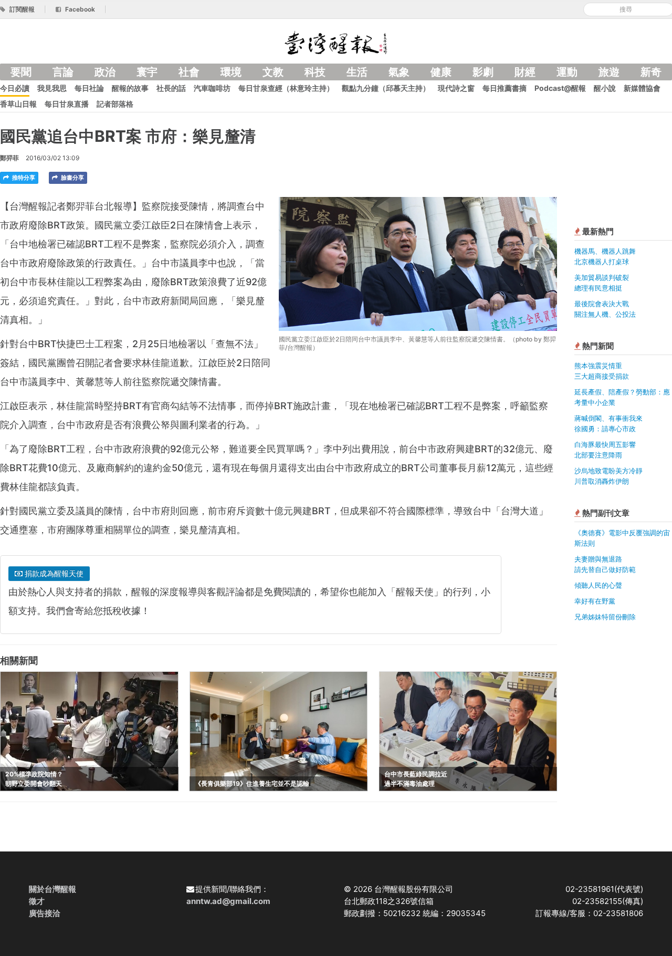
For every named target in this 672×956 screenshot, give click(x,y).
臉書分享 (71, 177)
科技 (315, 72)
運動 (567, 72)
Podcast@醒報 (560, 88)
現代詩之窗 (456, 88)
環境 (231, 72)
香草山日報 (18, 103)
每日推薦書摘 (504, 88)
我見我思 (52, 88)
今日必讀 (14, 88)
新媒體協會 (642, 88)
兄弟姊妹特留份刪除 (605, 616)
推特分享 (22, 177)
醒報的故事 (130, 88)
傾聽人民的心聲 (598, 585)
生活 (357, 72)
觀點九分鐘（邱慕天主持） (386, 88)
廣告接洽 (44, 913)
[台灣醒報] (336, 41)
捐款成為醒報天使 (53, 573)
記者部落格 (115, 103)
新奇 (651, 72)
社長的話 (171, 88)
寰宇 (147, 72)
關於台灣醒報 (52, 889)
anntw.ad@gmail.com (228, 901)
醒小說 (605, 88)
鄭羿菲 (9, 158)
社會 (189, 72)
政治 (105, 72)
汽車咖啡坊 (212, 88)
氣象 (399, 72)
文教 (273, 72)
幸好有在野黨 (594, 601)
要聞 (21, 72)
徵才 (37, 901)
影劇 (483, 72)
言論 (63, 72)
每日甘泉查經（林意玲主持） (286, 88)
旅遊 (609, 72)
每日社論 (89, 88)
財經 (525, 72)
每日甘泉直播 (67, 103)
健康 (441, 72)
